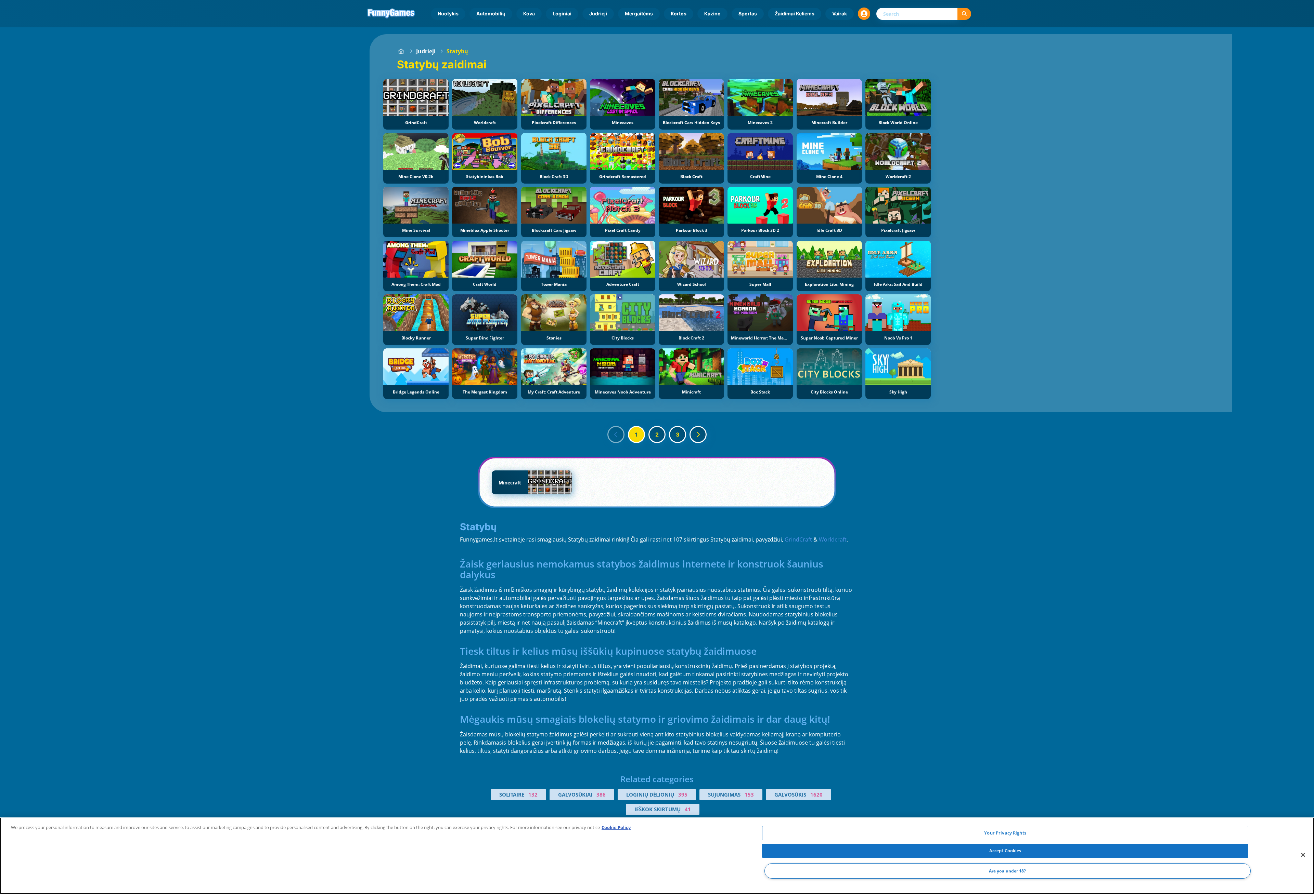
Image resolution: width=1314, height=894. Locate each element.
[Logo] (391, 13)
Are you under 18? (1007, 871)
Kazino (712, 13)
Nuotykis (448, 13)
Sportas (747, 13)
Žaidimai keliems (794, 13)
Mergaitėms (639, 13)
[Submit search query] (964, 14)
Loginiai (562, 13)
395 (682, 794)
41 (688, 809)
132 (533, 794)
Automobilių (490, 13)
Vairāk (839, 13)
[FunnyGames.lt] (401, 51)
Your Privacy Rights (1005, 833)
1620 (816, 794)
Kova (529, 13)
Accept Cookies (1005, 851)
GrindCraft (798, 539)
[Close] (1303, 855)
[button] (864, 14)
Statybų (457, 51)
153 (749, 794)
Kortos (678, 13)
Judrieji (598, 13)
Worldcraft (833, 539)
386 (601, 794)
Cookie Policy (616, 827)
